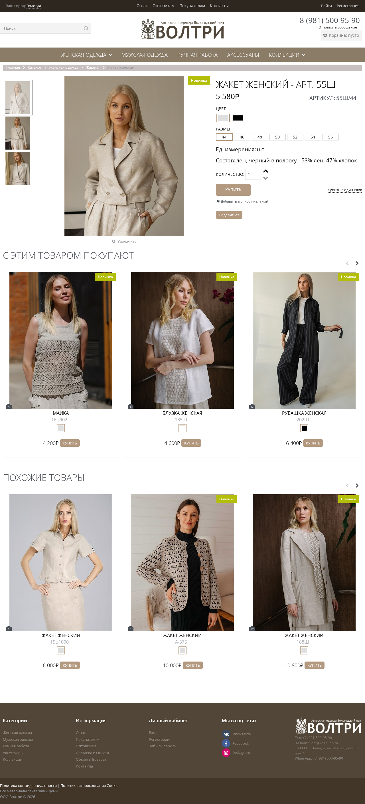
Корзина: (343, 35)
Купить (70, 443)
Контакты (219, 5)
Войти (326, 5)
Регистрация (348, 5)
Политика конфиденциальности (28, 785)
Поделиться (229, 214)
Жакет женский (61, 635)
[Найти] (86, 28)
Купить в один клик (345, 189)
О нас (142, 5)
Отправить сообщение (338, 27)
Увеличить (127, 241)
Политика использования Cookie (89, 785)
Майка (61, 413)
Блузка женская (182, 413)
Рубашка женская (304, 413)
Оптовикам (164, 5)
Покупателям (192, 5)
